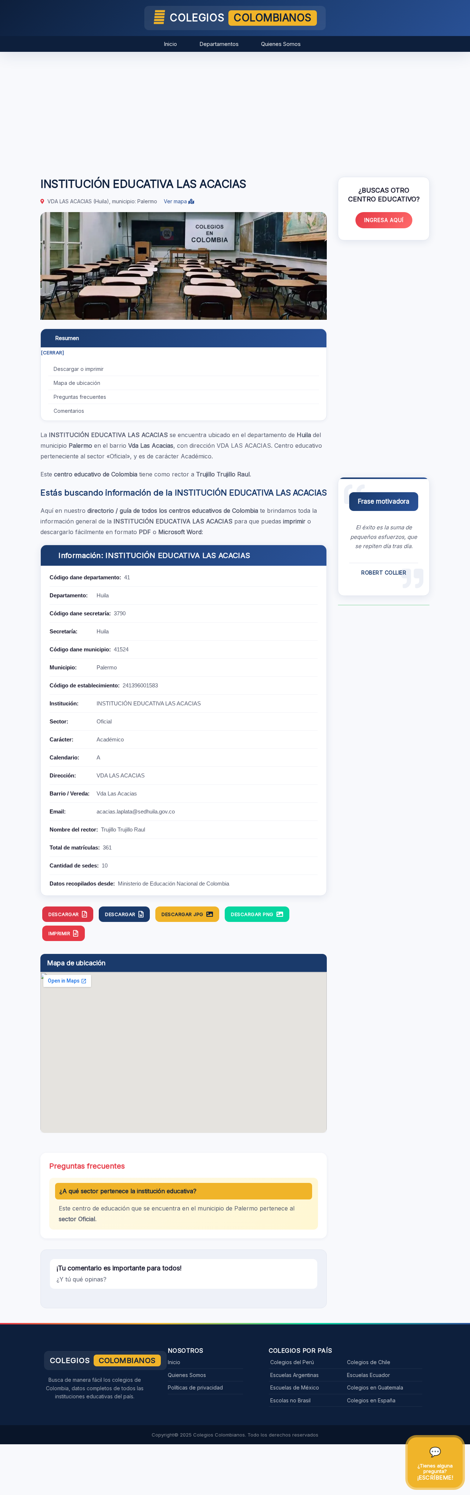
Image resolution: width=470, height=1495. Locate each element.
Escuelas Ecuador (368, 1375)
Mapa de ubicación (77, 383)
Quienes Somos (281, 43)
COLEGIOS (241, 17)
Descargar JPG (182, 914)
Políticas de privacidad (195, 1387)
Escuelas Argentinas (294, 1375)
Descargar (63, 914)
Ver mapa (176, 201)
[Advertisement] (235, 110)
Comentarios (69, 411)
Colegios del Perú (292, 1362)
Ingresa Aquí (384, 220)
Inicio (170, 43)
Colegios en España (371, 1400)
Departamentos (219, 43)
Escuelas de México (294, 1387)
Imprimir (59, 933)
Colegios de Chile (368, 1362)
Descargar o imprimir (79, 369)
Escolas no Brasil (290, 1400)
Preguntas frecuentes (80, 397)
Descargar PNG (252, 914)
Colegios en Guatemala (375, 1387)
